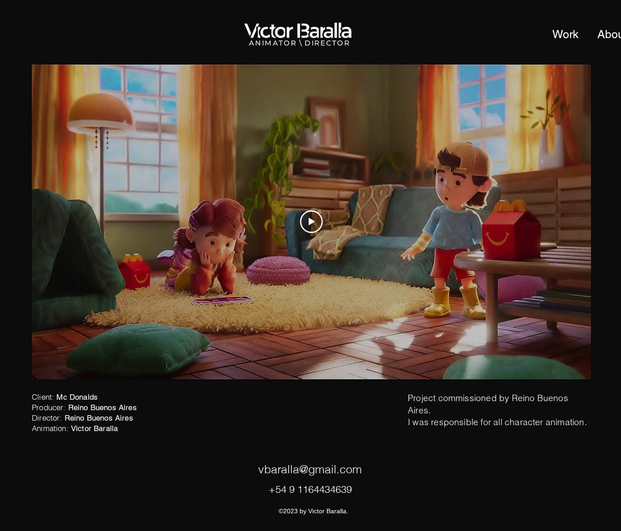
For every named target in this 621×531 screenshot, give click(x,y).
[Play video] (311, 221)
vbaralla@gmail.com (310, 469)
